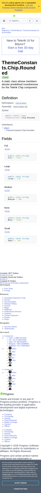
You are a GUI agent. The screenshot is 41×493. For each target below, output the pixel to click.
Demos (7, 300)
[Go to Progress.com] (7, 395)
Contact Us (8, 336)
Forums (7, 306)
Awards (7, 418)
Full (6, 146)
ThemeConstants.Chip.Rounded (19, 68)
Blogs (6, 308)
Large (7, 166)
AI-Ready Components (19, 283)
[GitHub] (10, 363)
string (7, 149)
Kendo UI (3, 279)
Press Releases (10, 420)
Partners (7, 313)
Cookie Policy (6, 474)
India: (18, 342)
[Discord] (10, 366)
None (7, 208)
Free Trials (8, 289)
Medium (8, 187)
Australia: (19, 346)
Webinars (8, 310)
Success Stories (10, 327)
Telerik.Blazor (16, 30)
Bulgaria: (19, 344)
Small (7, 228)
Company (8, 414)
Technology (8, 416)
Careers (7, 424)
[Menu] (4, 21)
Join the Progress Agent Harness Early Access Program (18, 7)
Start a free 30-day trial (20, 49)
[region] (20, 476)
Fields (7, 138)
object (6, 128)
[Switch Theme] (37, 21)
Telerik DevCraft (6, 275)
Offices (7, 426)
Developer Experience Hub (14, 298)
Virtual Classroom (11, 315)
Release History (10, 304)
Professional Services (12, 311)
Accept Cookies (20, 483)
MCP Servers (5, 283)
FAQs (6, 319)
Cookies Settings (20, 489)
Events (7, 317)
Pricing (7, 290)
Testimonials (9, 329)
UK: (17, 340)
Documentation (10, 302)
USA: (17, 338)
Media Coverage (10, 422)
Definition (10, 98)
